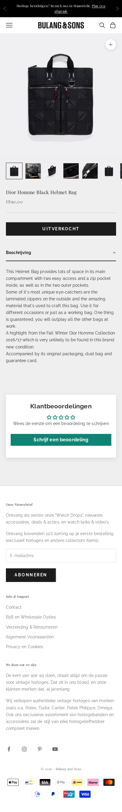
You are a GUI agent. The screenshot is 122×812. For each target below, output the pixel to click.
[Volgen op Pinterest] (40, 749)
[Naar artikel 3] (52, 171)
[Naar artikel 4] (71, 171)
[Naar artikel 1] (14, 171)
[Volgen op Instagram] (24, 749)
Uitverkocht (61, 228)
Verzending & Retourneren (31, 627)
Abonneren (31, 574)
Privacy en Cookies (24, 646)
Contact (14, 607)
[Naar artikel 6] (109, 171)
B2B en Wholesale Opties (31, 617)
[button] (61, 253)
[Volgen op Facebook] (9, 749)
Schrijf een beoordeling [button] (60, 440)
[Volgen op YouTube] (55, 749)
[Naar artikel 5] (90, 171)
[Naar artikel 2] (33, 171)
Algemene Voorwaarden (30, 637)
